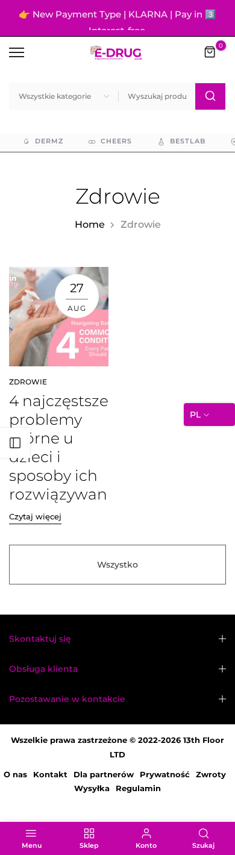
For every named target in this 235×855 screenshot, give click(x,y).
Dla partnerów (104, 783)
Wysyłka (92, 796)
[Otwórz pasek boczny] (15, 443)
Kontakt (50, 783)
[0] (210, 60)
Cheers (116, 150)
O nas (15, 783)
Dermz (49, 150)
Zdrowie (28, 390)
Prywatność (165, 783)
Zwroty (211, 783)
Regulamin (138, 796)
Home (90, 233)
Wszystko (117, 573)
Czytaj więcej (35, 525)
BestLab (187, 150)
